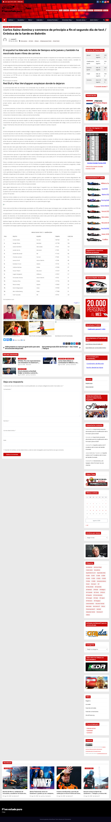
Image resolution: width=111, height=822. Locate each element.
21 (99, 510)
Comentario (7, 389)
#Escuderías (24, 41)
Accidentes (89, 567)
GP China (96, 592)
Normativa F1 (96, 606)
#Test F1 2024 (56, 41)
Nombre (6, 421)
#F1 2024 (31, 41)
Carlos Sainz (61, 358)
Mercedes (88, 606)
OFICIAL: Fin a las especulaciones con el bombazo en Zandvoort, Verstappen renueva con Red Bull (29, 362)
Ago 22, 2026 (62, 796)
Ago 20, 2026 (21, 364)
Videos (88, 615)
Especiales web (101, 573)
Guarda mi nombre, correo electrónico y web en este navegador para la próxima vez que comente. (34, 450)
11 (90, 507)
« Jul (87, 525)
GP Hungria (89, 598)
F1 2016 (88, 575)
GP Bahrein (89, 589)
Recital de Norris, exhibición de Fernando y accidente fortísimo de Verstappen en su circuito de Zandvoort (14, 794)
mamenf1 (13, 39)
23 (105, 510)
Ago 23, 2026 (8, 796)
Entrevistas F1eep (67, 20)
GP (98, 584)
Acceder (88, 704)
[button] (104, 20)
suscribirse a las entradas (93, 344)
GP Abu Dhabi (89, 587)
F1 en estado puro (12, 11)
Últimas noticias (17, 26)
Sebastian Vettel (90, 612)
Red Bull (99, 609)
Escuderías (66, 10)
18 (90, 510)
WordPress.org (90, 715)
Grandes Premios (8, 768)
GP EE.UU (102, 592)
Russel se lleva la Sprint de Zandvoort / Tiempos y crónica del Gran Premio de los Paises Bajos (95, 793)
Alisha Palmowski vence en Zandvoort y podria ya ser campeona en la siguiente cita (42, 793)
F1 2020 (88, 578)
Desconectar (89, 387)
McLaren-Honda (100, 603)
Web (4, 440)
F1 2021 (93, 578)
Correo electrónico (9, 430)
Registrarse (89, 383)
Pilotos (60, 10)
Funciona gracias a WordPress (47, 819)
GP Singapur (97, 601)
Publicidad (90, 730)
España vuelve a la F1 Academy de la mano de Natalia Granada (96, 447)
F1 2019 (103, 575)
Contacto (89, 732)
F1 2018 (98, 575)
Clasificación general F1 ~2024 (96, 329)
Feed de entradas (91, 708)
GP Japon (102, 598)
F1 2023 (104, 578)
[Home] (4, 20)
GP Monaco (89, 601)
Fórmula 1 (106, 10)
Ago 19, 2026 (61, 364)
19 (93, 510)
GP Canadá (89, 592)
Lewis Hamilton (90, 603)
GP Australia (98, 587)
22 (102, 510)
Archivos (11, 20)
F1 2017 (93, 575)
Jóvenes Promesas (52, 20)
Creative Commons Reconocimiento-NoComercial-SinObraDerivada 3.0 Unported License (95, 749)
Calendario (39, 20)
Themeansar (68, 819)
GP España (89, 595)
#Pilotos (37, 41)
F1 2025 (93, 581)
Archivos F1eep (73, 10)
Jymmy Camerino (71, 364)
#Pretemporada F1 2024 (45, 41)
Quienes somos (91, 728)
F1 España (6, 26)
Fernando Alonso (98, 10)
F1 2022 (98, 578)
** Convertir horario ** (101, 86)
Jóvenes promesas (35, 768)
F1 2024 (88, 581)
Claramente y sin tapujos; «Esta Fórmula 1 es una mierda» (95, 463)
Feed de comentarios (92, 711)
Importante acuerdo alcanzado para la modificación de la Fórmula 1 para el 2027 (96, 431)
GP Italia (96, 598)
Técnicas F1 (90, 10)
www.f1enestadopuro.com (102, 753)
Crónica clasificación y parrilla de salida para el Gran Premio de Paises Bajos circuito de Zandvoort (69, 793)
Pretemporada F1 (90, 609)
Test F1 (11, 26)
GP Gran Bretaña (97, 595)
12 (93, 507)
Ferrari (87, 584)
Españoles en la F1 (82, 10)
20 (96, 510)
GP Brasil (96, 589)
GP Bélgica (102, 589)
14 (99, 507)
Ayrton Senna (94, 20)
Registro (88, 701)
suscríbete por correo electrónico (96, 348)
